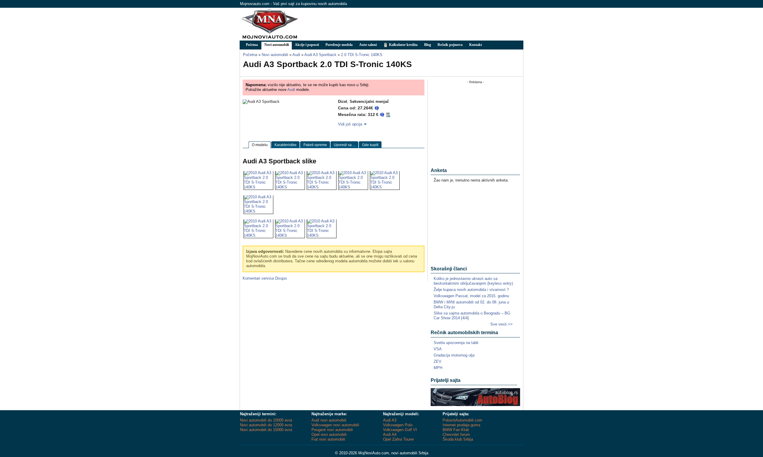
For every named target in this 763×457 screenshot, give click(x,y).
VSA (438, 349)
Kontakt (475, 45)
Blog (427, 45)
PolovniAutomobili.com (462, 420)
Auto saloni (368, 45)
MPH (438, 367)
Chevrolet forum (456, 434)
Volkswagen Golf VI (400, 429)
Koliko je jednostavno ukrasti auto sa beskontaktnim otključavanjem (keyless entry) (473, 281)
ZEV (437, 361)
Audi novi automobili (328, 420)
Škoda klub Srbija (458, 439)
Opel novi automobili (329, 434)
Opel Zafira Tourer (398, 439)
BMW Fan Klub (456, 429)
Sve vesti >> (501, 324)
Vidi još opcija (350, 124)
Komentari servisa (265, 278)
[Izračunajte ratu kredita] (388, 114)
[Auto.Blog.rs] (475, 404)
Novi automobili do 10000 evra (266, 420)
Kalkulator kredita (403, 45)
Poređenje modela (339, 45)
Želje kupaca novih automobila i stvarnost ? (471, 289)
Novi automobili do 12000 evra (266, 425)
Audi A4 (389, 434)
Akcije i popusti (307, 45)
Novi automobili (276, 45)
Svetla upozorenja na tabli (456, 342)
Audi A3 (389, 420)
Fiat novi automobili (328, 439)
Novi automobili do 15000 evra (266, 429)
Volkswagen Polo (397, 425)
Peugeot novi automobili (332, 429)
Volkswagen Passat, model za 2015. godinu (471, 296)
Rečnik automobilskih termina (464, 332)
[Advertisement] (414, 24)
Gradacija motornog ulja (454, 355)
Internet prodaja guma (461, 425)
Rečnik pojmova (450, 45)
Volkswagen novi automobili (335, 425)
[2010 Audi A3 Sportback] (258, 187)
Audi (291, 89)
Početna (252, 45)
